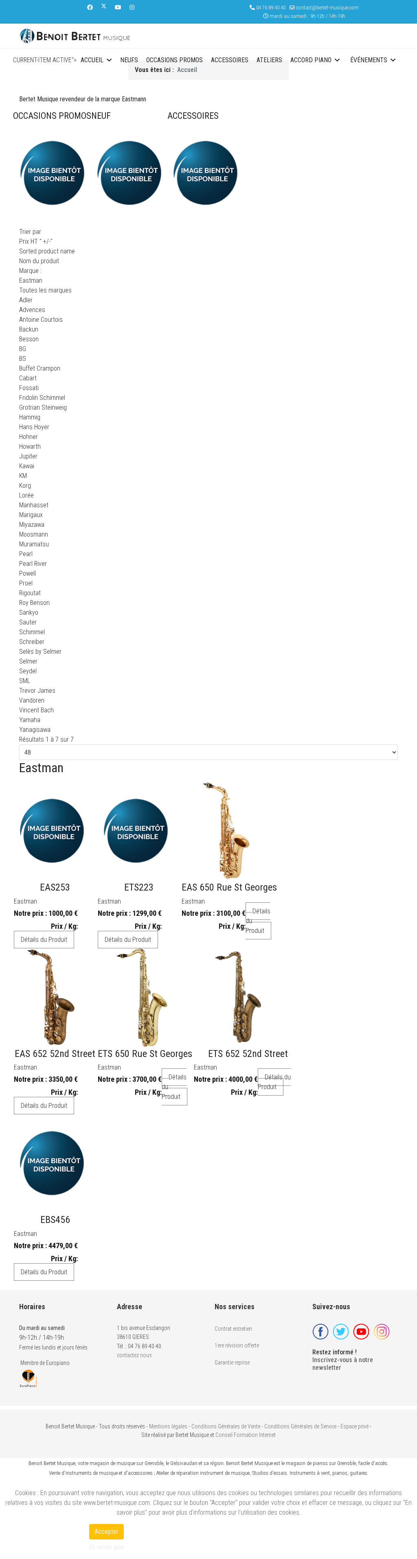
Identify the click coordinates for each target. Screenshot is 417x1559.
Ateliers (269, 60)
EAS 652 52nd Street (55, 1053)
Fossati (29, 388)
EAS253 (55, 887)
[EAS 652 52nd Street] (52, 997)
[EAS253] (52, 831)
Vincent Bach (36, 710)
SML (24, 681)
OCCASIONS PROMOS (52, 116)
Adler (26, 300)
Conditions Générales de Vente (225, 1426)
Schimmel (32, 632)
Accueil (92, 60)
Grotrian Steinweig (43, 407)
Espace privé (354, 1426)
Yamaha (29, 720)
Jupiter (28, 456)
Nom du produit (39, 261)
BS (22, 358)
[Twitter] (104, 7)
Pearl (26, 554)
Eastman (25, 901)
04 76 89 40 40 (270, 7)
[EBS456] (52, 1163)
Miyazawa (31, 524)
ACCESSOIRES (193, 116)
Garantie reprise (232, 1362)
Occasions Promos (174, 60)
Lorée (26, 495)
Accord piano (310, 60)
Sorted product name (47, 251)
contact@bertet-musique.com (327, 7)
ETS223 (139, 887)
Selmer (28, 661)
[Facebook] (90, 7)
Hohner (28, 437)
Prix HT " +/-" (36, 241)
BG (22, 349)
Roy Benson (34, 603)
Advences (32, 310)
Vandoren (31, 700)
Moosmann (33, 534)
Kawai (26, 466)
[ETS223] (136, 831)
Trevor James (37, 690)
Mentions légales (168, 1426)
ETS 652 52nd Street (248, 1053)
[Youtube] (118, 7)
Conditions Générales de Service (300, 1426)
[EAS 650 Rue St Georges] (226, 831)
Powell (27, 573)
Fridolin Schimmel (42, 398)
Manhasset (33, 505)
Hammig (29, 417)
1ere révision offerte (237, 1345)
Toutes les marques (45, 290)
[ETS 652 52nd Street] (245, 997)
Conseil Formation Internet (245, 1435)
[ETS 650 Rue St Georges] (142, 997)
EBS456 (55, 1219)
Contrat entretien (233, 1328)
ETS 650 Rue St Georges (145, 1053)
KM (23, 476)
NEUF (101, 116)
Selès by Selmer (40, 651)
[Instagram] (131, 7)
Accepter (106, 1531)
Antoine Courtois (41, 319)
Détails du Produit (44, 939)
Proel (26, 583)
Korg (25, 485)
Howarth (30, 446)
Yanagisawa (34, 730)
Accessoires (229, 60)
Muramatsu (34, 544)
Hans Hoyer (34, 427)
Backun (28, 329)
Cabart (28, 378)
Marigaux (31, 515)
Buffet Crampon (39, 368)
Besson (29, 339)
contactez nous (134, 1355)
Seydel (28, 671)
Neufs (129, 60)
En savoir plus (106, 1547)
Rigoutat (30, 593)
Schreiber (31, 642)
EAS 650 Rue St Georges (229, 887)
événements (368, 60)
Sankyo (28, 612)
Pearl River (33, 564)
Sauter (28, 622)
